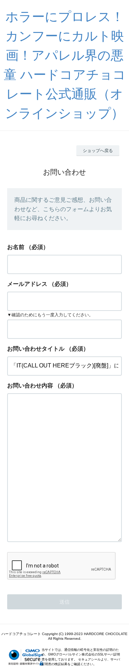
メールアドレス (27, 284)
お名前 (15, 247)
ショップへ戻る (98, 150)
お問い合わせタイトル (35, 349)
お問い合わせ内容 (30, 385)
